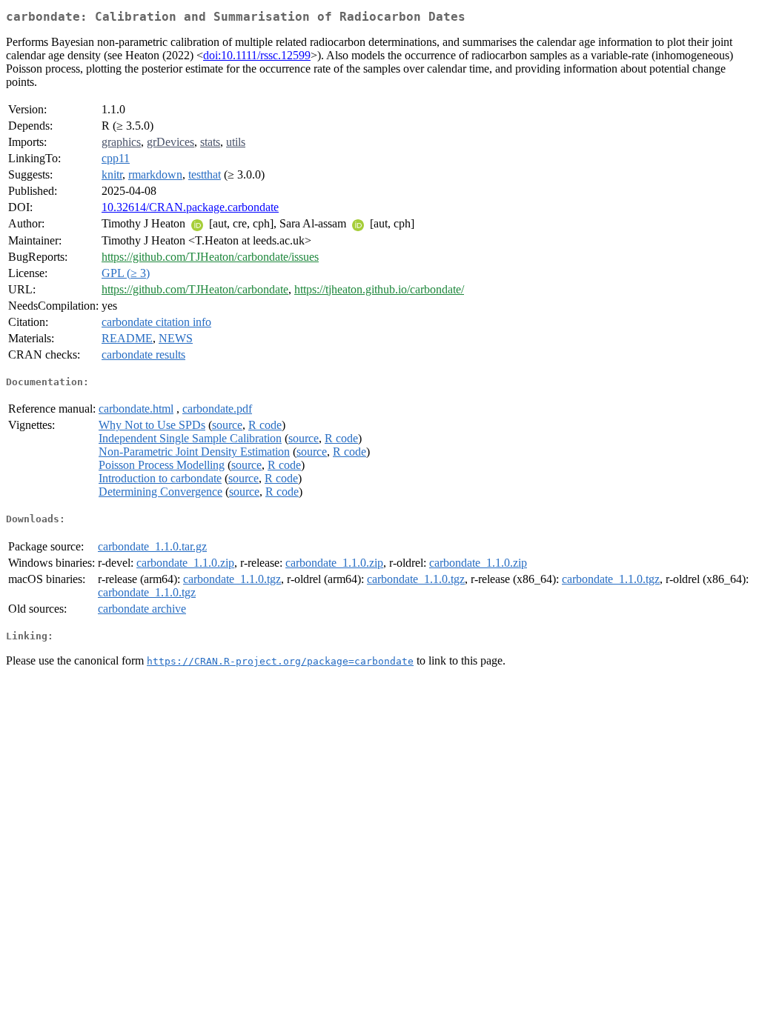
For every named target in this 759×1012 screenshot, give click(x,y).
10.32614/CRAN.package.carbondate (190, 207)
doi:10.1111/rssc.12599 (257, 55)
